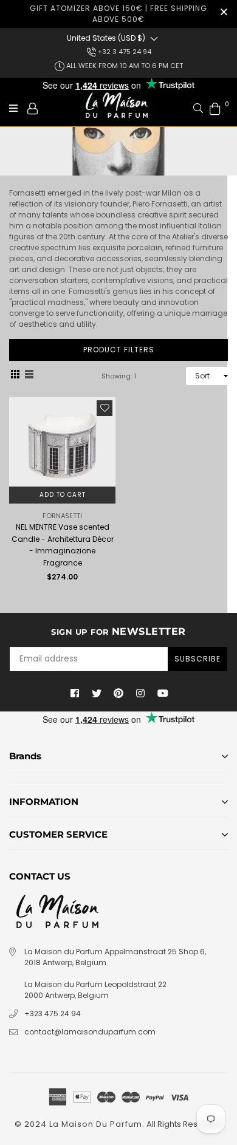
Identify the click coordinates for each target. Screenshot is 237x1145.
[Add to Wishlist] (104, 408)
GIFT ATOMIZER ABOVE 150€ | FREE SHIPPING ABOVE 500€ (118, 13)
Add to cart (63, 494)
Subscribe (197, 659)
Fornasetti (62, 516)
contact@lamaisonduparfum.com (90, 1032)
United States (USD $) (106, 38)
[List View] (29, 375)
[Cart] (215, 108)
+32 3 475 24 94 (123, 51)
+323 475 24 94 (52, 1013)
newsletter (118, 631)
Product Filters (118, 349)
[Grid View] (15, 375)
